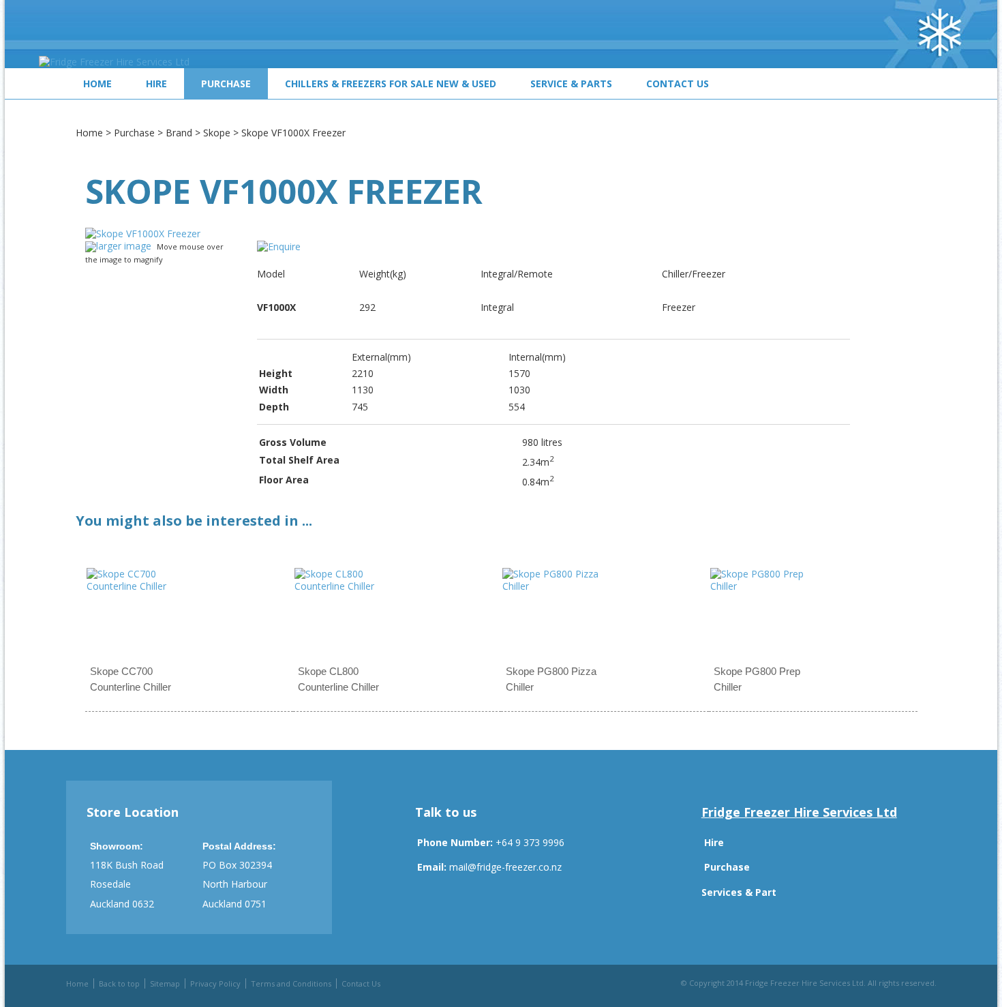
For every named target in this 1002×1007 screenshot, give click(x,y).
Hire (156, 83)
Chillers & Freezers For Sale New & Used (390, 83)
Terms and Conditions (291, 983)
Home (97, 83)
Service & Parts (571, 83)
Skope (216, 132)
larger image (123, 245)
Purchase (226, 83)
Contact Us (677, 83)
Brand (179, 132)
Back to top (119, 983)
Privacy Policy (215, 983)
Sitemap (165, 983)
